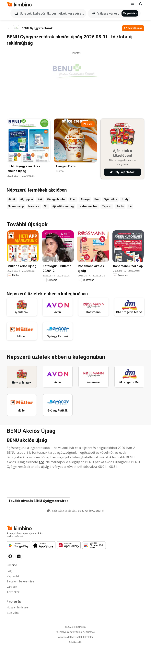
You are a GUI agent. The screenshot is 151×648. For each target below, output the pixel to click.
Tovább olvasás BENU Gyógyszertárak (38, 501)
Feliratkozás (135, 28)
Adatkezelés (75, 642)
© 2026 (75, 627)
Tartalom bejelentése (20, 581)
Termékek (13, 592)
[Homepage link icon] (48, 510)
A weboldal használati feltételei (75, 637)
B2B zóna (13, 613)
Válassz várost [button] (108, 13)
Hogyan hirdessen (18, 607)
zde (41, 462)
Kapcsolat (13, 576)
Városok (12, 587)
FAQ (9, 571)
